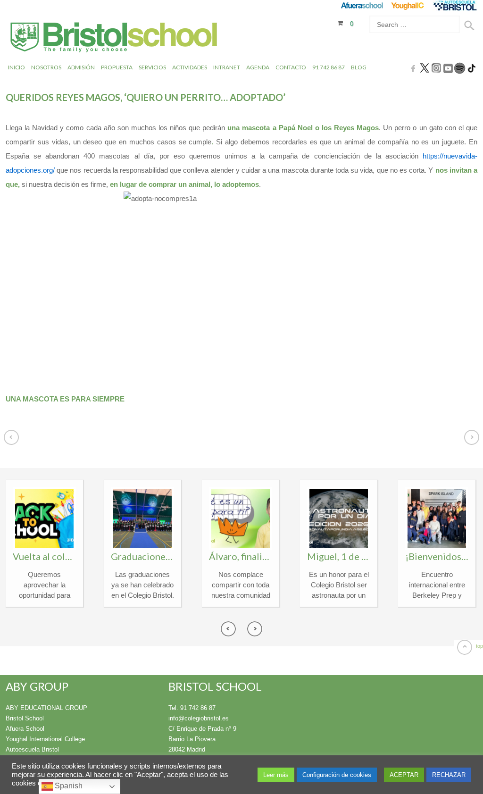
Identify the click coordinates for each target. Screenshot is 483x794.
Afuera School (25, 728)
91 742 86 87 (328, 67)
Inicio (16, 67)
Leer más (276, 774)
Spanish (68, 786)
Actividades (189, 67)
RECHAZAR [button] (449, 774)
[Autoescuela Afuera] (455, 5)
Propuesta (117, 67)
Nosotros (46, 67)
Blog (358, 67)
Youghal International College (45, 739)
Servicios (152, 67)
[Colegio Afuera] (361, 5)
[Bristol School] (114, 38)
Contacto (290, 67)
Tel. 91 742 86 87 (192, 707)
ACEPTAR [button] (404, 774)
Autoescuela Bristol (32, 749)
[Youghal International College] (408, 5)
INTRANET (226, 67)
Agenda (257, 67)
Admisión (81, 67)
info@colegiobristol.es (198, 718)
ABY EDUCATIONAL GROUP (46, 707)
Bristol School (25, 718)
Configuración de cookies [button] (336, 774)
